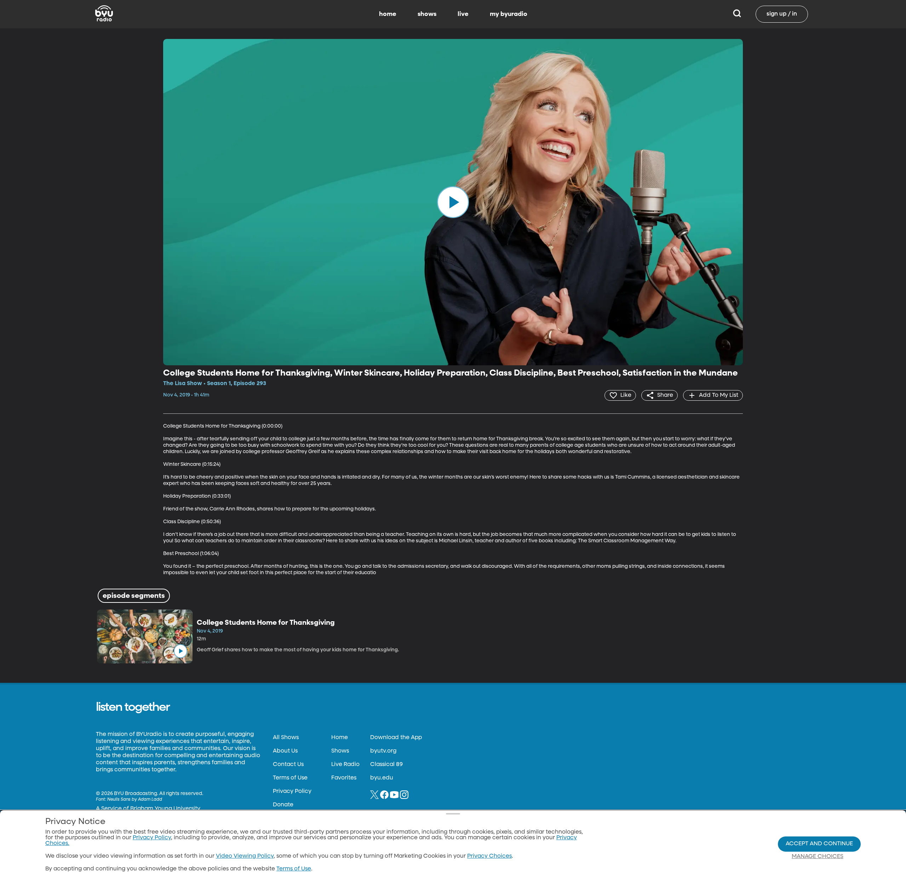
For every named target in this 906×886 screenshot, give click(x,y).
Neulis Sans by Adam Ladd (134, 800)
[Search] (737, 14)
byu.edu (381, 778)
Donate (283, 805)
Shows (340, 751)
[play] (453, 202)
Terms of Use (290, 778)
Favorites (343, 778)
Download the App (396, 738)
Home (339, 738)
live (463, 14)
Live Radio (345, 764)
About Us (285, 751)
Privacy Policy (292, 791)
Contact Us (288, 764)
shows (427, 14)
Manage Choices (817, 856)
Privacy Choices (489, 856)
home (387, 14)
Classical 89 (386, 764)
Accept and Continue (819, 844)
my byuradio (508, 14)
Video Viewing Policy (245, 856)
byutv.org (383, 751)
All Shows (286, 738)
